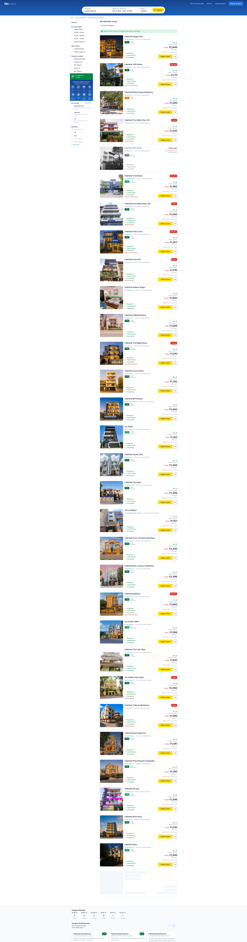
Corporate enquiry (220, 3)
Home (71, 18)
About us (209, 3)
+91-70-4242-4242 (198, 3)
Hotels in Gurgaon (80, 18)
